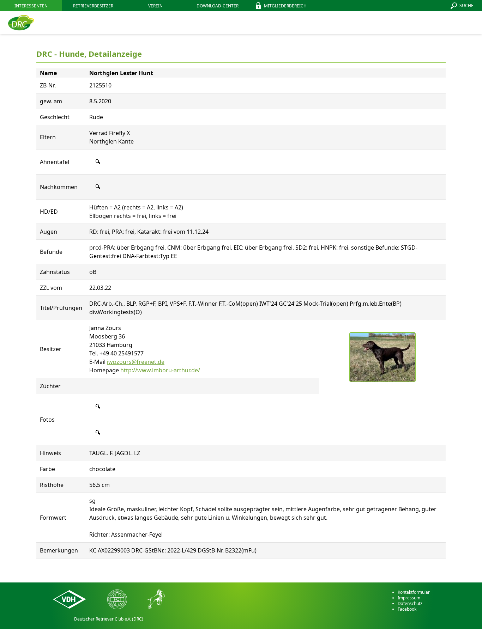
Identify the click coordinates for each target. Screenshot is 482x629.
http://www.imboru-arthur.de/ (160, 370)
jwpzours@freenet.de (135, 362)
